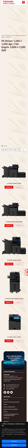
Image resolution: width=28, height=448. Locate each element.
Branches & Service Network (11, 409)
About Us (6, 399)
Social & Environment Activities (11, 402)
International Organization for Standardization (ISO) (11, 415)
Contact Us (6, 418)
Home (3, 35)
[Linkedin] (8, 392)
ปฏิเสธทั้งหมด (14, 445)
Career (5, 404)
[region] (14, 435)
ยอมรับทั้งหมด (14, 441)
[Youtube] (11, 392)
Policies (5, 411)
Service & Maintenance (9, 407)
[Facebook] (5, 392)
